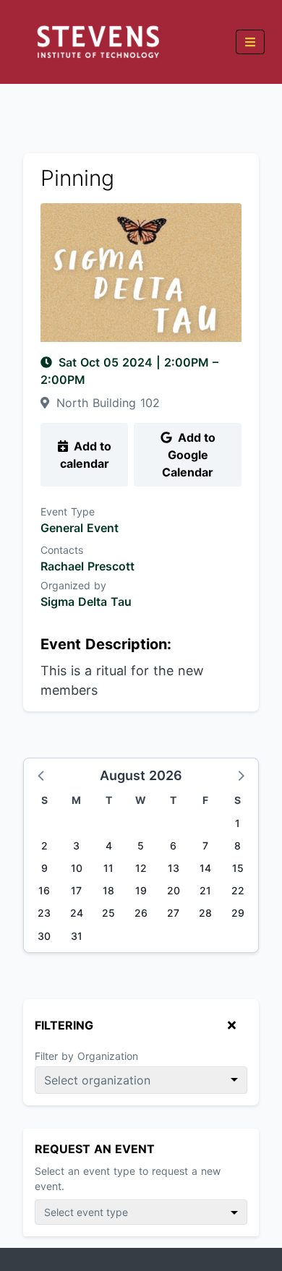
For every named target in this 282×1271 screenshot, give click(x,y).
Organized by (73, 585)
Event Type (67, 511)
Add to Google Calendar (188, 454)
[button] (42, 775)
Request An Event (95, 1149)
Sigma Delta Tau (86, 601)
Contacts (61, 550)
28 (205, 913)
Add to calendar (85, 455)
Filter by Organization (86, 1056)
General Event (79, 528)
